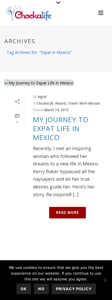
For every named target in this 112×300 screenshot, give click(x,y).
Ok (24, 288)
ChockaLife (45, 103)
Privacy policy (74, 288)
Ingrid (42, 96)
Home (55, 67)
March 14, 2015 (56, 109)
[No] (105, 280)
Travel (73, 103)
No (41, 288)
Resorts (60, 103)
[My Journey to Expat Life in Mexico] (56, 82)
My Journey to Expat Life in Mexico (60, 128)
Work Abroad (89, 103)
